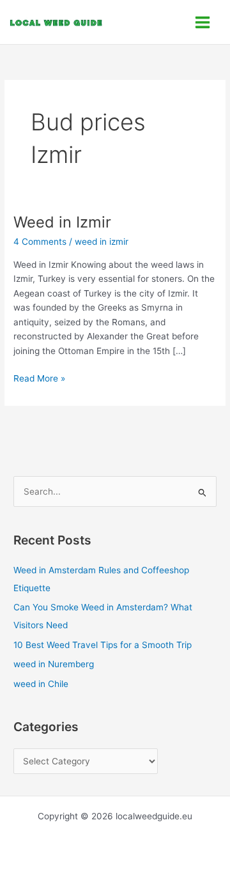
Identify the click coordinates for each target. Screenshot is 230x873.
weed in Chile (40, 684)
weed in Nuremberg (53, 664)
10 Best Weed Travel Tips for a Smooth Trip (102, 645)
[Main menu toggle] (203, 22)
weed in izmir (101, 241)
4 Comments (39, 241)
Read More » (39, 377)
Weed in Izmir (62, 222)
